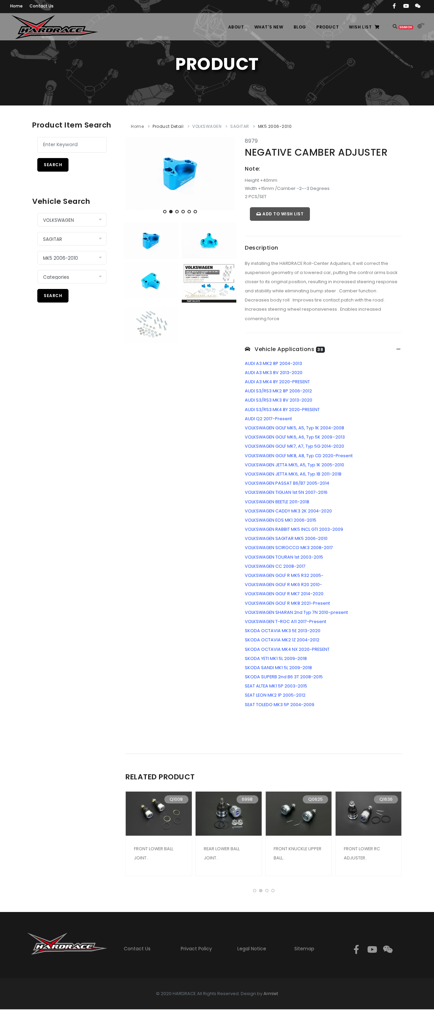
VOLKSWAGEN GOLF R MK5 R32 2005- (284, 575)
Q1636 (386, 799)
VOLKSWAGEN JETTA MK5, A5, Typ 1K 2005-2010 (294, 465)
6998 (247, 799)
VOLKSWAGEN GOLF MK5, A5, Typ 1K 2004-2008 (294, 428)
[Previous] (132, 177)
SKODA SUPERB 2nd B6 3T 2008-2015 (284, 677)
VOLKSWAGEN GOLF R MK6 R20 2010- (283, 584)
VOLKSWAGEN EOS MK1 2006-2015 (280, 520)
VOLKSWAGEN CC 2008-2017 (275, 566)
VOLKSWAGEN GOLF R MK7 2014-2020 (284, 594)
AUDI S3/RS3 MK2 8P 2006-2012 (278, 391)
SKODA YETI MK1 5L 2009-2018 (276, 658)
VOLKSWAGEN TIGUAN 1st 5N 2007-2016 (286, 492)
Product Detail (168, 126)
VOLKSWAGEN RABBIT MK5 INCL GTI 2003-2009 (294, 529)
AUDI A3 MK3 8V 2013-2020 (273, 372)
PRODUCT (327, 27)
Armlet (270, 993)
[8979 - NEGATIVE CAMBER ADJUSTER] (180, 173)
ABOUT (236, 27)
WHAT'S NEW (268, 27)
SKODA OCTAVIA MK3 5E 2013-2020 (282, 631)
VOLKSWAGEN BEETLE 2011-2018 (277, 502)
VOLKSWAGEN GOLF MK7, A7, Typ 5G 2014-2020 (294, 446)
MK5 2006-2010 (275, 126)
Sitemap (304, 948)
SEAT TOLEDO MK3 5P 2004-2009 (279, 704)
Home (137, 126)
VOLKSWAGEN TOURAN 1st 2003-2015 (284, 557)
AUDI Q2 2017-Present (268, 419)
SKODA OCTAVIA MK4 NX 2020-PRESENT (287, 649)
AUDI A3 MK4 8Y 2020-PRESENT (277, 382)
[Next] (228, 177)
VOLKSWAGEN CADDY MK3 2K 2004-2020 (288, 511)
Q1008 (176, 799)
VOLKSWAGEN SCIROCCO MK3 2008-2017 (289, 547)
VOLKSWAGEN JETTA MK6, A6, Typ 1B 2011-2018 (293, 474)
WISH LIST (360, 27)
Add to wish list (282, 214)
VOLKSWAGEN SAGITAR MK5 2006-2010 (286, 538)
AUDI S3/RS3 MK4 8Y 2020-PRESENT (282, 409)
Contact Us (137, 948)
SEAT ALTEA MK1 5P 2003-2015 (276, 686)
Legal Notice (251, 948)
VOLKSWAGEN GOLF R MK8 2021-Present (287, 603)
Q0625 (315, 799)
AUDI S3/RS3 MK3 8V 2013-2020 (278, 400)
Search (53, 165)
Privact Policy (196, 948)
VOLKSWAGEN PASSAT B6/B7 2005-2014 (287, 483)
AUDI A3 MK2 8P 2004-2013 (273, 363)
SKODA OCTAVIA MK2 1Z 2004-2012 (282, 640)
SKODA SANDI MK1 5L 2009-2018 (278, 668)
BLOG (300, 27)
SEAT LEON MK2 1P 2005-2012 (275, 695)
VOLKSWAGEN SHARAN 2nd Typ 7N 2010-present (296, 612)
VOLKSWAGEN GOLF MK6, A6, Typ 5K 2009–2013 (295, 437)
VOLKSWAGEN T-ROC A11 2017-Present (285, 621)
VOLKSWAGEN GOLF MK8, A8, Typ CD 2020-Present (299, 456)
